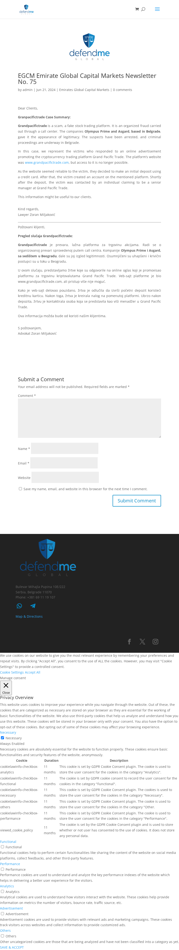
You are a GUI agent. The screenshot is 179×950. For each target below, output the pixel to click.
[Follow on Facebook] (129, 641)
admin (28, 89)
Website (24, 477)
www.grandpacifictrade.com (47, 162)
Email (23, 463)
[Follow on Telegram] (33, 606)
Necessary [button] (8, 732)
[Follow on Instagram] (155, 641)
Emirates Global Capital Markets (84, 89)
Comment (27, 395)
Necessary (14, 738)
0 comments (122, 89)
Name (24, 448)
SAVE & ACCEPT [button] (12, 947)
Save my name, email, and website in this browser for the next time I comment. (86, 489)
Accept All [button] (32, 672)
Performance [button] (10, 864)
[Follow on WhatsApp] (19, 606)
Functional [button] (8, 841)
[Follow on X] (142, 641)
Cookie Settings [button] (12, 672)
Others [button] (5, 930)
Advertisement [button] (11, 908)
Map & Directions (29, 616)
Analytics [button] (7, 886)
